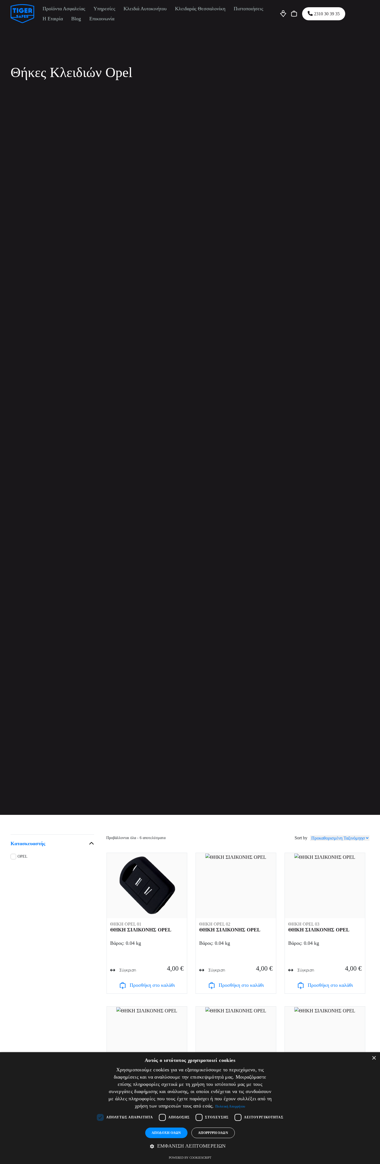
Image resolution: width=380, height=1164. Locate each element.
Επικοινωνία (101, 18)
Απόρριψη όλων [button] (213, 1133)
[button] (190, 1146)
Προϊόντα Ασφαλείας (64, 8)
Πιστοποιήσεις (248, 8)
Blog (76, 18)
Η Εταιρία (53, 18)
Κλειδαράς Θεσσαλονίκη (200, 8)
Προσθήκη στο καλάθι (152, 985)
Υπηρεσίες (104, 8)
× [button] (374, 1058)
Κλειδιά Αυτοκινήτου (145, 8)
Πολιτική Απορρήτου (230, 1106)
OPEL (23, 856)
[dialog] (190, 1108)
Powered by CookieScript (190, 1157)
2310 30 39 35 (327, 13)
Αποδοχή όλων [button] (166, 1133)
